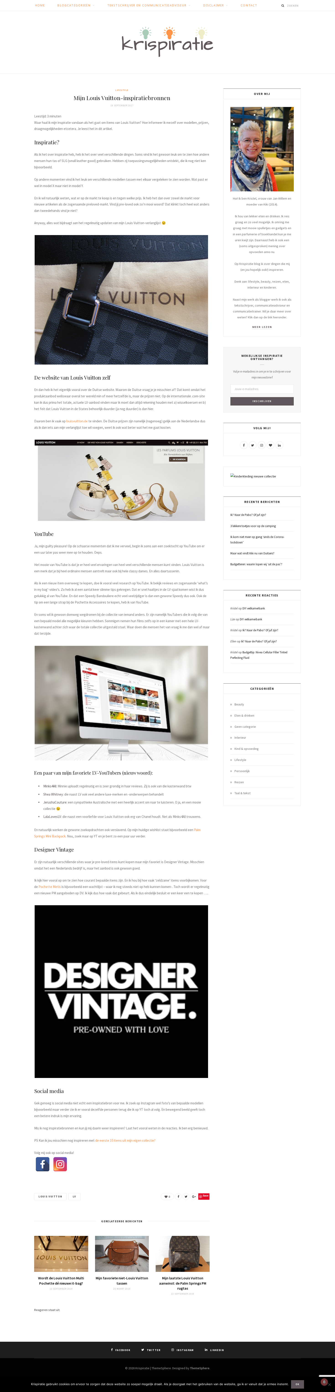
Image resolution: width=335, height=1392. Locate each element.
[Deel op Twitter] (186, 1196)
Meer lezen (262, 327)
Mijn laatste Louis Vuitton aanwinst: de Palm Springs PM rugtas (182, 1283)
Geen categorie (245, 727)
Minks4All (49, 786)
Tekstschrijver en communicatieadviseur (147, 5)
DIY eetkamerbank (253, 608)
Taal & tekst (242, 793)
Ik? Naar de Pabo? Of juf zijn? (248, 515)
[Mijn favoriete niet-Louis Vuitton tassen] (122, 1254)
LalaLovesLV (52, 816)
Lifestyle (122, 90)
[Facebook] (42, 1164)
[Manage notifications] (324, 1382)
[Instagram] (60, 1164)
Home (40, 5)
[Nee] (329, 1384)
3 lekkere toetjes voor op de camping (253, 526)
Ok (297, 1384)
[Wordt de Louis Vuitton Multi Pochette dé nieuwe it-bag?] (61, 1254)
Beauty (239, 704)
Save (206, 1195)
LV (74, 1196)
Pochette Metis (50, 887)
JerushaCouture (55, 802)
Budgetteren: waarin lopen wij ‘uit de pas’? (256, 564)
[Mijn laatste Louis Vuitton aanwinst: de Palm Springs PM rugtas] (183, 1254)
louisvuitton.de (77, 421)
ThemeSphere (199, 1368)
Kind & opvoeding (246, 749)
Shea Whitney (53, 794)
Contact (249, 5)
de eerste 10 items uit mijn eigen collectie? (125, 1140)
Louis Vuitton (50, 1196)
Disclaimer (213, 5)
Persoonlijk (242, 771)
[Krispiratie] (167, 42)
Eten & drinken (244, 715)
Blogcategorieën (73, 5)
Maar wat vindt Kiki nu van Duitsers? (252, 553)
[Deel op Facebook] (178, 1196)
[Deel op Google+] (193, 1196)
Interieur (240, 737)
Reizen (239, 782)
